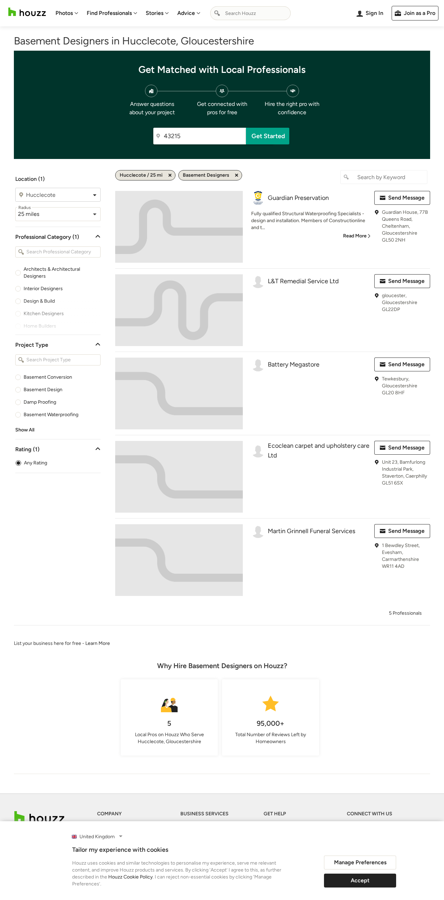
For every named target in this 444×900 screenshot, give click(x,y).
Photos (64, 13)
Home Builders (40, 326)
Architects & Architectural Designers (52, 272)
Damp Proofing (40, 402)
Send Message (406, 197)
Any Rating (35, 463)
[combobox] (250, 13)
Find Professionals (109, 13)
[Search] (217, 13)
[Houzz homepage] (27, 12)
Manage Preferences (360, 862)
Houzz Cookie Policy (130, 877)
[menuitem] (67, 13)
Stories (154, 13)
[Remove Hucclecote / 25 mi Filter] (170, 175)
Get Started (268, 136)
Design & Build (39, 301)
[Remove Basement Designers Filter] (236, 175)
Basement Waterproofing (51, 415)
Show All (24, 430)
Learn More (97, 643)
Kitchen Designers (44, 314)
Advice (186, 13)
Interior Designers (43, 289)
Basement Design (43, 390)
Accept (360, 880)
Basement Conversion (48, 377)
